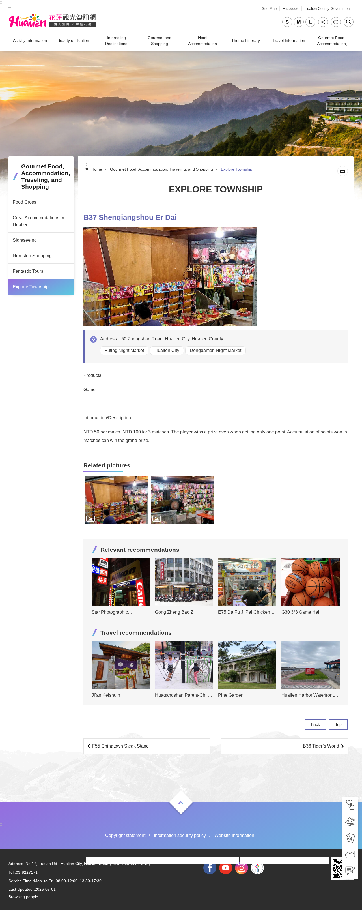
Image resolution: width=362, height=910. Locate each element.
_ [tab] (9, 5)
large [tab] (310, 22)
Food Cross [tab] (24, 202)
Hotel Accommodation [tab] (202, 40)
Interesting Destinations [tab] (116, 40)
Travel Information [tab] (289, 40)
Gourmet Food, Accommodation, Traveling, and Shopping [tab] (332, 41)
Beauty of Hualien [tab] (73, 40)
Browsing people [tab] (23, 896)
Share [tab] (323, 22)
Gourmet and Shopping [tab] (159, 40)
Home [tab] (96, 169)
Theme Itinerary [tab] (245, 40)
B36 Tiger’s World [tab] (321, 746)
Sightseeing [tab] (25, 240)
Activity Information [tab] (30, 40)
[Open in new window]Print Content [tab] (342, 171)
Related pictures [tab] (106, 465)
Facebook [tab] (291, 9)
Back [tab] (315, 724)
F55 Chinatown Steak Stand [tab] (120, 746)
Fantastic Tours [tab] (28, 271)
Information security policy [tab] (180, 835)
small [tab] (287, 22)
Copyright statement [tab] (125, 835)
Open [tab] (181, 802)
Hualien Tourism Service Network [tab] (52, 20)
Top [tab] (338, 724)
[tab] (350, 805)
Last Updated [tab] (20, 889)
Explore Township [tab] (31, 286)
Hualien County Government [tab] (328, 9)
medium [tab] (299, 22)
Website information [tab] (234, 835)
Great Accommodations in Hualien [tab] (38, 221)
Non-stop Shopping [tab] (32, 255)
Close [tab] (349, 22)
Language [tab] (336, 22)
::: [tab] (1, 2)
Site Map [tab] (269, 9)
